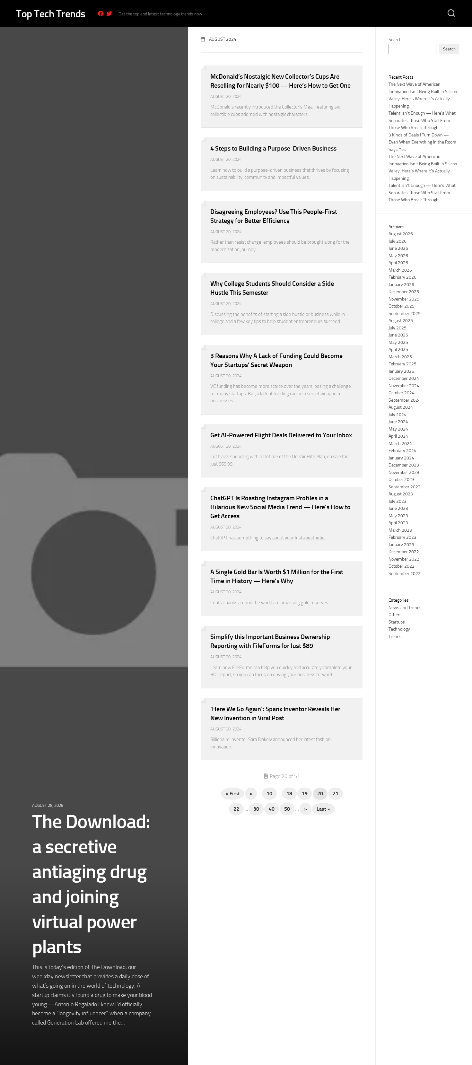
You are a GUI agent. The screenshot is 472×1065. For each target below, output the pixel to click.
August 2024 (401, 407)
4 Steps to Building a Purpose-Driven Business (273, 148)
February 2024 (402, 450)
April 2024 (398, 436)
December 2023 (404, 465)
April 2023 (398, 523)
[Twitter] (109, 13)
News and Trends (405, 607)
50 (287, 809)
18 (289, 793)
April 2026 (398, 263)
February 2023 (402, 537)
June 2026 (398, 248)
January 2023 (401, 544)
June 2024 (398, 421)
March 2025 (400, 357)
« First (232, 793)
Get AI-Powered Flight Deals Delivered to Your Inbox (281, 435)
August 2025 (401, 320)
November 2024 (404, 385)
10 (269, 793)
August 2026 (401, 234)
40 (272, 809)
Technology (399, 629)
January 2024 (401, 458)
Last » (323, 809)
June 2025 (398, 335)
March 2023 (400, 530)
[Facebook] (101, 13)
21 (335, 793)
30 (256, 809)
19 (305, 793)
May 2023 (398, 516)
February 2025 (402, 364)
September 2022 (405, 573)
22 (236, 809)
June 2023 (398, 508)
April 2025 (398, 349)
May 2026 (398, 255)
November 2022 (404, 559)
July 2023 (397, 501)
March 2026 (400, 270)
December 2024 (404, 378)
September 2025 (405, 313)
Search (395, 39)
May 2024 (398, 429)
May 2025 (398, 342)
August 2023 (401, 494)
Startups (397, 622)
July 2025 (397, 328)
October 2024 (402, 393)
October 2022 (402, 566)
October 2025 (402, 306)
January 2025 (401, 371)
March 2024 (400, 443)
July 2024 (397, 414)
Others (395, 614)
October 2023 (402, 479)
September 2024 (405, 400)
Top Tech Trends (50, 14)
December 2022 (404, 551)
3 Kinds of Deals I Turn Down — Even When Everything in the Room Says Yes (422, 142)
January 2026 (401, 284)
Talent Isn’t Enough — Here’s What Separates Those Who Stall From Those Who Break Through (422, 120)
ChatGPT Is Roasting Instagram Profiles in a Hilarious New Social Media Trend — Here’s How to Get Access (280, 507)
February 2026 (402, 277)
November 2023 (404, 472)
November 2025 (404, 299)
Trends (395, 636)
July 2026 (397, 241)
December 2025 (404, 291)
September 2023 (405, 487)
